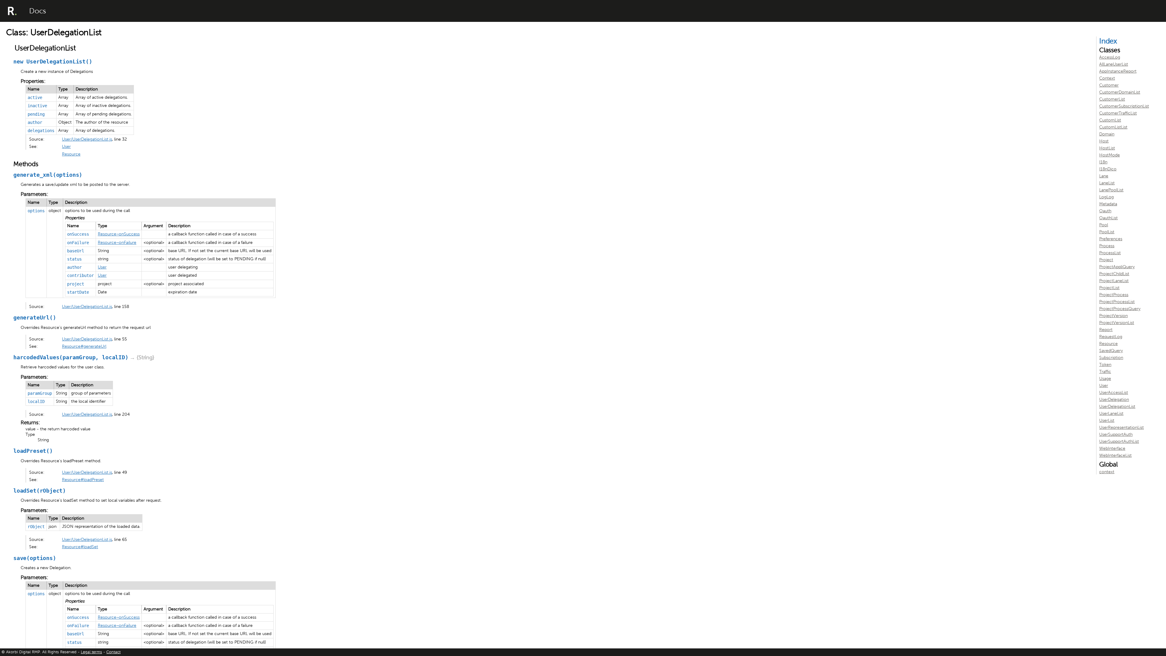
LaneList (1107, 183)
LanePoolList (1111, 190)
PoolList (1106, 232)
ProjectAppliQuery (1117, 267)
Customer (1109, 85)
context (1106, 472)
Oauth (1105, 211)
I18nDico (1108, 169)
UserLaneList (1111, 413)
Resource (71, 154)
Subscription (1111, 357)
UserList (1106, 420)
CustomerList (1112, 99)
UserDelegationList (1117, 406)
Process (1106, 246)
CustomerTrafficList (1118, 113)
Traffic (1105, 371)
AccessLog (1109, 57)
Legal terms (91, 652)
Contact (113, 652)
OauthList (1108, 218)
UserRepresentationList (1121, 427)
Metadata (1108, 204)
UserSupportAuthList (1119, 441)
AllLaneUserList (1113, 64)
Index (1108, 41)
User (66, 146)
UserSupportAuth (1116, 434)
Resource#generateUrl (84, 346)
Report (1106, 329)
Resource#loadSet (80, 547)
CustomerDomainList (1119, 92)
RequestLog (1110, 336)
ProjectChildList (1114, 274)
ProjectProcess (1113, 294)
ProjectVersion (1113, 315)
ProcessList (1110, 253)
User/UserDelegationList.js (87, 139)
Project (1106, 260)
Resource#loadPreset (83, 479)
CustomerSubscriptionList (1124, 106)
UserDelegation (1114, 399)
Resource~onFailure (117, 242)
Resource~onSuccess (119, 234)
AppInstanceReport (1118, 71)
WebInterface (1112, 448)
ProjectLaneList (1114, 280)
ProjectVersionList (1116, 322)
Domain (1106, 134)
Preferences (1110, 239)
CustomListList (1113, 127)
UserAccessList (1113, 392)
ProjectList (1109, 287)
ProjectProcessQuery (1119, 308)
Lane (1103, 176)
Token (1105, 364)
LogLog (1106, 197)
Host (1104, 141)
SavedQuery (1111, 350)
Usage (1105, 378)
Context (1107, 78)
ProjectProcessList (1117, 301)
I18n (1103, 162)
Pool (1103, 225)
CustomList (1110, 120)
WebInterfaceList (1115, 455)
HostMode (1109, 155)
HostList (1107, 148)
